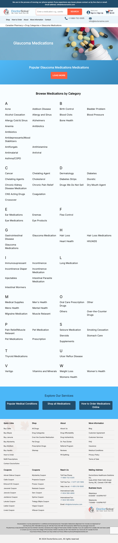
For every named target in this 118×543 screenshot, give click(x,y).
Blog (90, 428)
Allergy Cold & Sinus (16, 120)
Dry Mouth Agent (96, 184)
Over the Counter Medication (43, 437)
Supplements (67, 341)
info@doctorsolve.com (66, 4)
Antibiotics (38, 126)
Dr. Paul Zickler (66, 442)
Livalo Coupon (9, 510)
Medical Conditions (96, 450)
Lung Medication (69, 263)
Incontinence (39, 263)
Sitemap (35, 450)
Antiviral (36, 152)
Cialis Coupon (9, 480)
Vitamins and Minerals (44, 371)
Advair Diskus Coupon (12, 475)
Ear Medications (14, 214)
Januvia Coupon (10, 493)
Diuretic (91, 179)
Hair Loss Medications (99, 235)
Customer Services (96, 437)
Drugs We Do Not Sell (72, 184)
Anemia (9, 126)
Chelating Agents (14, 179)
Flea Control (66, 214)
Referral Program (66, 446)
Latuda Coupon (9, 501)
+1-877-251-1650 (77, 482)
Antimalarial (11, 152)
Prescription (39, 339)
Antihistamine (39, 147)
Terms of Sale (94, 459)
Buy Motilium (8, 446)
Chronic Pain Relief (42, 184)
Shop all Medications (59, 403)
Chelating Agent (41, 173)
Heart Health (67, 241)
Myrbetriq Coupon (39, 475)
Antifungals (11, 147)
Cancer (9, 173)
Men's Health (39, 302)
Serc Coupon (37, 493)
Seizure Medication (70, 329)
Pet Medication (40, 329)
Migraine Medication (16, 313)
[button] (74, 12)
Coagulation (39, 194)
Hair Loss (65, 235)
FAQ (90, 442)
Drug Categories (32, 25)
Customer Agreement (97, 433)
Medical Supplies (14, 302)
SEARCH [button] (75, 12)
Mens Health (12, 308)
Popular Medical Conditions (22, 403)
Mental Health (40, 308)
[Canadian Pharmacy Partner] (16, 11)
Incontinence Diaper (16, 268)
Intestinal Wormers (15, 287)
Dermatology (67, 173)
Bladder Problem (96, 109)
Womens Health (68, 377)
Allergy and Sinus (42, 114)
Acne (8, 109)
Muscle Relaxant (41, 313)
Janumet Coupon (10, 488)
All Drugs (35, 428)
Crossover (11, 199)
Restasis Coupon (38, 488)
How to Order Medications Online (95, 405)
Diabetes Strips (68, 179)
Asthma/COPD (13, 158)
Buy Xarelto (8, 450)
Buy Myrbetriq (9, 442)
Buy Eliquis (8, 433)
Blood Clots (66, 114)
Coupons (8, 470)
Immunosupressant (15, 263)
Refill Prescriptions (11, 459)
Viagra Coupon (37, 506)
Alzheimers (38, 120)
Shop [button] (8, 20)
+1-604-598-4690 (67, 493)
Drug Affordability (67, 433)
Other (90, 302)
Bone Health (66, 120)
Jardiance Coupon (11, 497)
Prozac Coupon (38, 484)
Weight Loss (66, 371)
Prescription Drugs (39, 446)
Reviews (63, 450)
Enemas (36, 214)
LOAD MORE (59, 75)
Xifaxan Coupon (38, 510)
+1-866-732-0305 (76, 18)
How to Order (9, 455)
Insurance (92, 446)
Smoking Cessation (97, 329)
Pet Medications (14, 339)
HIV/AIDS (92, 241)
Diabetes (92, 173)
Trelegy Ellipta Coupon (40, 501)
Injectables (11, 278)
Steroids (64, 335)
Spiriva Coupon (38, 497)
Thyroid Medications (16, 356)
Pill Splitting (64, 455)
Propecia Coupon (38, 480)
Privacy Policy (94, 455)
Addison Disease (41, 109)
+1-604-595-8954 (67, 500)
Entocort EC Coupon (11, 484)
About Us (63, 428)
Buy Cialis (7, 428)
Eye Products (39, 220)
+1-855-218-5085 (77, 486)
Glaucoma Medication (44, 235)
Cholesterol (38, 179)
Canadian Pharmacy (14, 25)
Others (63, 311)
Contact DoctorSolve (11, 463)
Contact (48, 20)
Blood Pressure (95, 114)
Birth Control (67, 109)
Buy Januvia (8, 437)
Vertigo (9, 371)
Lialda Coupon (9, 506)
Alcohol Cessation (15, 114)
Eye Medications (14, 220)
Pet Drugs (36, 442)
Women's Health (96, 371)
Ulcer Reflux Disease (71, 356)
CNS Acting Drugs (15, 194)
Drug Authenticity (67, 437)
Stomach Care (95, 335)
